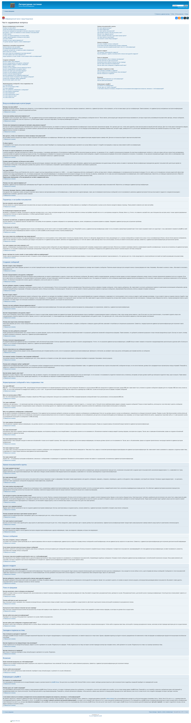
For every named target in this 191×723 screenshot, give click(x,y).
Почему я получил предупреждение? (12, 73)
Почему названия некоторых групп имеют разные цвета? (111, 35)
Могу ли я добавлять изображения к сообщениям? (15, 89)
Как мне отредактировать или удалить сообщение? (16, 63)
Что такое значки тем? (8, 97)
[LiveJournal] (187, 18)
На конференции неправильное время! (13, 48)
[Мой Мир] (182, 18)
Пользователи (179, 14)
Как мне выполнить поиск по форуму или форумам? (110, 59)
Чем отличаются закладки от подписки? (107, 70)
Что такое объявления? (9, 92)
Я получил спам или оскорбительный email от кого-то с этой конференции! (116, 47)
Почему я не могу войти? (9, 28)
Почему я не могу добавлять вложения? (13, 72)
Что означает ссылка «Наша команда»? (107, 38)
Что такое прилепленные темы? (11, 94)
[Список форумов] (10, 5)
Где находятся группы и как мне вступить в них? (109, 32)
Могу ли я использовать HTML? (11, 86)
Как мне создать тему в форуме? (11, 61)
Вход (187, 14)
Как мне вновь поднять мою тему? (11, 79)
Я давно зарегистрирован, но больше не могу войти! (16, 37)
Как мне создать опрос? (9, 66)
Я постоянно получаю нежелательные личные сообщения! (112, 45)
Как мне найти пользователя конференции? (108, 63)
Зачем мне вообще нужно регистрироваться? (14, 29)
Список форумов (9, 11)
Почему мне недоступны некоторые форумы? (14, 70)
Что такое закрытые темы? (10, 96)
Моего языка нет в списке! (9, 51)
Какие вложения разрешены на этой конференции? (110, 78)
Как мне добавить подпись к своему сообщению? (15, 64)
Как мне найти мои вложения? (105, 80)
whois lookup (110, 698)
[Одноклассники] (179, 18)
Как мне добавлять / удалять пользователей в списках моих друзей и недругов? (117, 53)
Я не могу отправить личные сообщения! (107, 44)
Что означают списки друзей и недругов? (107, 52)
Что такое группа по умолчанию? (105, 37)
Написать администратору (163, 14)
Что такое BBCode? (8, 85)
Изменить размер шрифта (186, 11)
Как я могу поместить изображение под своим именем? (17, 53)
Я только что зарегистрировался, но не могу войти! (16, 35)
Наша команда (152, 712)
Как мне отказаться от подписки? (105, 73)
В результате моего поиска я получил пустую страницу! (111, 62)
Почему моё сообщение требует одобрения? (14, 78)
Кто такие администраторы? (104, 28)
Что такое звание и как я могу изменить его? (14, 54)
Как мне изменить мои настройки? (11, 47)
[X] (185, 18)
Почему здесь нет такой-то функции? (106, 87)
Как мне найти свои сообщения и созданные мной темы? (111, 65)
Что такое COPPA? (7, 38)
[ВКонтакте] (176, 18)
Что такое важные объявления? (11, 91)
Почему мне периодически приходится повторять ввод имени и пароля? (21, 31)
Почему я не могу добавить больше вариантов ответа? (17, 67)
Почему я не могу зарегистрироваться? (13, 40)
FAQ (173, 14)
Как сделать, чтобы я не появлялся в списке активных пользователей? (21, 32)
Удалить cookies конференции (165, 712)
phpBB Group (55, 682)
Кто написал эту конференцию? (105, 85)
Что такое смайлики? (8, 88)
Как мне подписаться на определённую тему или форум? (112, 72)
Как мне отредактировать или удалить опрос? (14, 69)
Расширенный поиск (183, 7)
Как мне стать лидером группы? (105, 34)
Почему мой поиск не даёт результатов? (107, 60)
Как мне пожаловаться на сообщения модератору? (16, 75)
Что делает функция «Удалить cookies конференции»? (17, 41)
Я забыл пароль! (7, 34)
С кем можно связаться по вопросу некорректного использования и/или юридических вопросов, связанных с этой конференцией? (130, 88)
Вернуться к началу (10, 112)
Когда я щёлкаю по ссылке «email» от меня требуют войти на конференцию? (22, 56)
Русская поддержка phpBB (95, 715)
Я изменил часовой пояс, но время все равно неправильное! (18, 50)
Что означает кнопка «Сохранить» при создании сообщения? (18, 76)
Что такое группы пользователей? (106, 31)
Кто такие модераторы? (103, 29)
